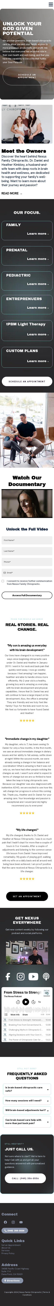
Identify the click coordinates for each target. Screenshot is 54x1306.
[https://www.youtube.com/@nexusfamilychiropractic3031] (33, 976)
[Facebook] (5, 1222)
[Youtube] (21, 1222)
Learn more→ (38, 233)
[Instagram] (13, 1222)
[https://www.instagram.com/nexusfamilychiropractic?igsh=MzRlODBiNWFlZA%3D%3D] (20, 976)
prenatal (16, 250)
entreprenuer (22, 299)
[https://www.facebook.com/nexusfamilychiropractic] (8, 976)
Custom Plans (22, 351)
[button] (51, 5)
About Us (6, 1247)
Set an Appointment (11, 1245)
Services (6, 1250)
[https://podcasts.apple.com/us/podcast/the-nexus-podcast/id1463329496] (46, 976)
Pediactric (18, 275)
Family (13, 225)
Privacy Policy (8, 1253)
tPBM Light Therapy (25, 324)
